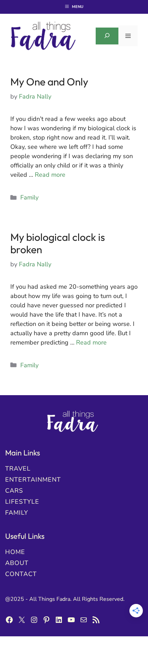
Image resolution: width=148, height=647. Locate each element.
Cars (14, 490)
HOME (15, 552)
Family (29, 197)
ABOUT (17, 563)
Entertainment (33, 479)
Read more (50, 175)
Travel (18, 468)
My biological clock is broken (57, 243)
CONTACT (21, 574)
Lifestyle (22, 501)
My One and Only (49, 81)
